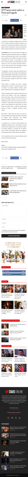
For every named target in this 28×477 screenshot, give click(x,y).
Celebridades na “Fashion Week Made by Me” (21, 167)
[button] (26, 2)
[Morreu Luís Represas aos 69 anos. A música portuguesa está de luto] (5, 460)
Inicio (2, 5)
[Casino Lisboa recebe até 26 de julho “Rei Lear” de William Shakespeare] (7, 305)
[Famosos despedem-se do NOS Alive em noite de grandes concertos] (5, 467)
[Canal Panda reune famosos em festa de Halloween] (5, 192)
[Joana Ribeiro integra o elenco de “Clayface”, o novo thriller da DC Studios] (21, 305)
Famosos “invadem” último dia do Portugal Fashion (7, 167)
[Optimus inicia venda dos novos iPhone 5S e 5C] (5, 185)
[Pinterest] (16, 418)
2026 (3, 292)
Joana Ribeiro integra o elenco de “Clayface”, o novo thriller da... (20, 312)
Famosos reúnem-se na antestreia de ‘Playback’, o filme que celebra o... (7, 295)
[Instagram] (12, 417)
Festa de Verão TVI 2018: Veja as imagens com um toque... (20, 375)
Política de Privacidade (14, 409)
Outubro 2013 (7, 7)
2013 (6, 5)
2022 (16, 356)
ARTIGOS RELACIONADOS (8, 173)
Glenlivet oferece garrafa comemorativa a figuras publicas (16, 178)
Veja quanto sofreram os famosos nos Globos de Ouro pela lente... (6, 360)
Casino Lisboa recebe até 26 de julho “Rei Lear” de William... (7, 312)
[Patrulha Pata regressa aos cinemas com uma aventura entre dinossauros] (21, 289)
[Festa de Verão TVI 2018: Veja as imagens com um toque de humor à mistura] (21, 368)
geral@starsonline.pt (14, 413)
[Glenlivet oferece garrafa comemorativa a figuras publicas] (5, 178)
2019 (3, 371)
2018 (16, 371)
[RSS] (19, 418)
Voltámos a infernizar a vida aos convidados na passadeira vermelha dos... (20, 360)
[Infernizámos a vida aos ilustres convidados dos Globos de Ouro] (7, 368)
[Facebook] (8, 418)
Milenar (20, 475)
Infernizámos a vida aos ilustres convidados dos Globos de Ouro (6, 375)
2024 (3, 356)
